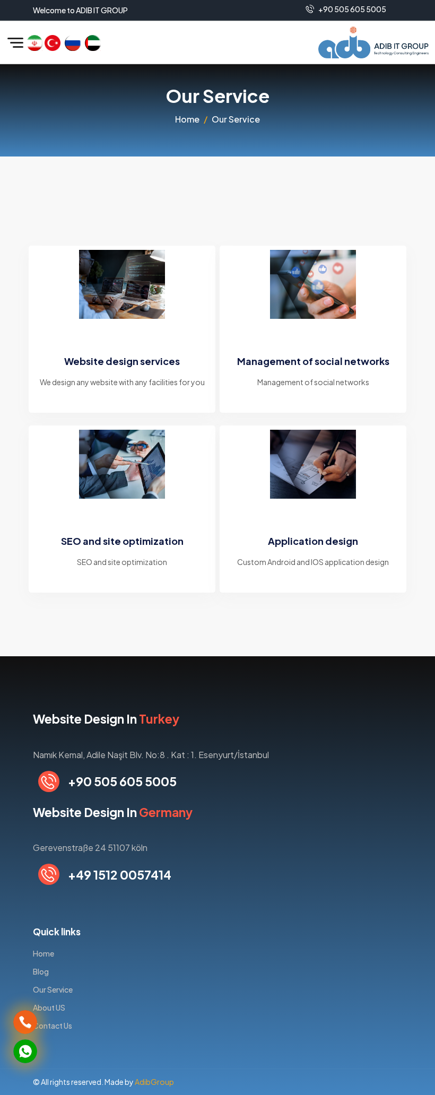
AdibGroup (154, 1082)
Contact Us (52, 1025)
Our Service (53, 989)
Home (187, 119)
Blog (41, 971)
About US (49, 1007)
